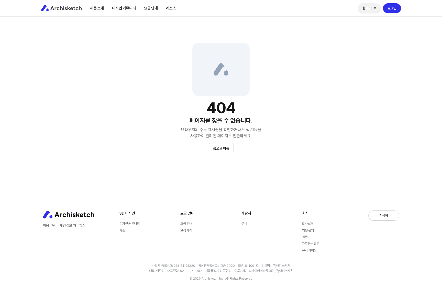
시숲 (122, 230)
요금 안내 (151, 8)
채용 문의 (308, 230)
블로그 (173, 20)
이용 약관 (49, 225)
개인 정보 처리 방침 (72, 225)
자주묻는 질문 (310, 244)
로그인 (392, 8)
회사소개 (307, 224)
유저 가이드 (309, 250)
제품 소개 (97, 8)
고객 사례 (186, 230)
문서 (244, 224)
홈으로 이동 (221, 148)
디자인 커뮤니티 (124, 8)
